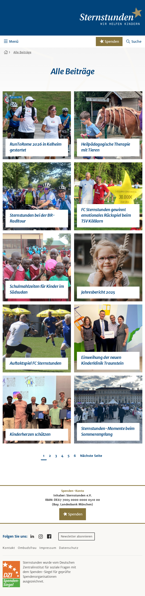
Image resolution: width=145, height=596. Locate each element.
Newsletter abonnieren (76, 536)
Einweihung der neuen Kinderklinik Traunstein (102, 360)
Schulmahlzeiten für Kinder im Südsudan (37, 289)
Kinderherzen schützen (30, 434)
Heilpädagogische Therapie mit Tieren (105, 147)
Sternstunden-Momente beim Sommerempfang (108, 431)
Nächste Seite (91, 456)
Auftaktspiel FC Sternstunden (35, 363)
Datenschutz (68, 548)
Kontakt (9, 548)
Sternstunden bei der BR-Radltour (32, 218)
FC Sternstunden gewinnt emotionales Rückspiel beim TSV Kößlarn (106, 215)
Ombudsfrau (27, 548)
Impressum (47, 548)
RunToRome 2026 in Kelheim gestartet (36, 147)
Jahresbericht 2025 (98, 292)
